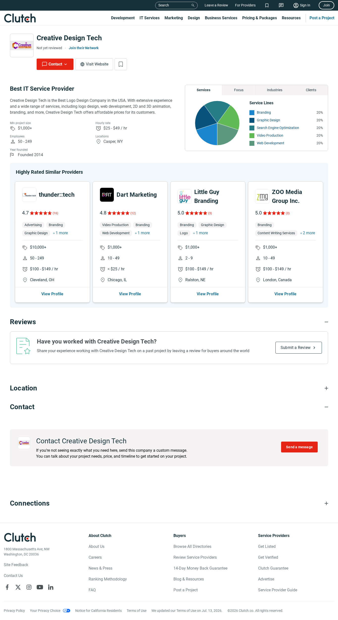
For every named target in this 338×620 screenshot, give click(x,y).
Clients (311, 90)
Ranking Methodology (108, 579)
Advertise (266, 579)
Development (123, 18)
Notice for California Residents (98, 611)
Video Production (270, 135)
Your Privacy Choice (45, 611)
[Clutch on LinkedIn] (50, 587)
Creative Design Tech (69, 38)
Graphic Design (268, 120)
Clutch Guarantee (273, 568)
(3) (210, 213)
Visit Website (97, 64)
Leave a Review (216, 5)
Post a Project (322, 18)
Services (203, 90)
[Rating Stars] (40, 213)
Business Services (221, 18)
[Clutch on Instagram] (28, 587)
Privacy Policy (14, 611)
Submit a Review (296, 347)
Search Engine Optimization (278, 128)
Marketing (174, 18)
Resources (291, 18)
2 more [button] (309, 233)
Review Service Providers (195, 557)
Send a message (299, 447)
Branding (264, 112)
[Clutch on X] (18, 587)
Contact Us (13, 575)
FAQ (92, 590)
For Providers (245, 5)
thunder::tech (56, 194)
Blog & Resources (188, 579)
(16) (55, 213)
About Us (96, 546)
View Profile (52, 294)
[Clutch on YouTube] (39, 587)
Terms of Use (136, 611)
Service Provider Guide (277, 590)
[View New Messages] (281, 5)
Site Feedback (16, 564)
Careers (95, 557)
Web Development (270, 143)
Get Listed (267, 546)
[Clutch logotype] (20, 18)
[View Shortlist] (266, 5)
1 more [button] (62, 233)
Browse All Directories (192, 546)
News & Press (100, 568)
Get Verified (268, 557)
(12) (133, 213)
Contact (55, 64)
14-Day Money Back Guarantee (200, 568)
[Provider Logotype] (22, 45)
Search (163, 5)
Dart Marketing (137, 194)
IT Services (150, 18)
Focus (238, 90)
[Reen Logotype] (29, 195)
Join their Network (84, 48)
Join (326, 5)
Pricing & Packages (259, 18)
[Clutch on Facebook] (7, 587)
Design (194, 18)
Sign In (305, 5)
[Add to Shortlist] (121, 64)
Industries (274, 90)
